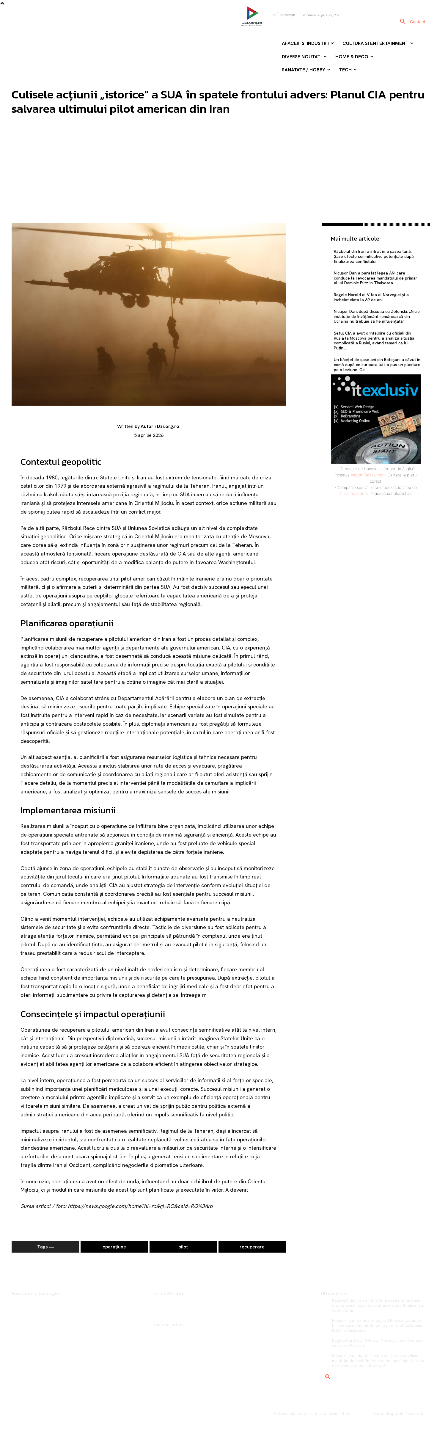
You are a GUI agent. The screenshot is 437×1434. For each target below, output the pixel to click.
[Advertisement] (218, 178)
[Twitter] (304, 243)
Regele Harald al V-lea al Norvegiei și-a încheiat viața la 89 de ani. (371, 297)
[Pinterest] (304, 257)
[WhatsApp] (304, 271)
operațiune (114, 1247)
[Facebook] (267, 25)
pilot (183, 1247)
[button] (403, 22)
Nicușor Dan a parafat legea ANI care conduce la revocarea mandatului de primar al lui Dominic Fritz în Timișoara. (375, 278)
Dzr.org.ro (361, 1413)
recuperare (252, 1247)
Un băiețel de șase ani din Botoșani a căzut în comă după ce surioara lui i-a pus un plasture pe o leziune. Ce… (377, 364)
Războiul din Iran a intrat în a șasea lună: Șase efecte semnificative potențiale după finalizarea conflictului (374, 256)
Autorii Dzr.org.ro (160, 426)
